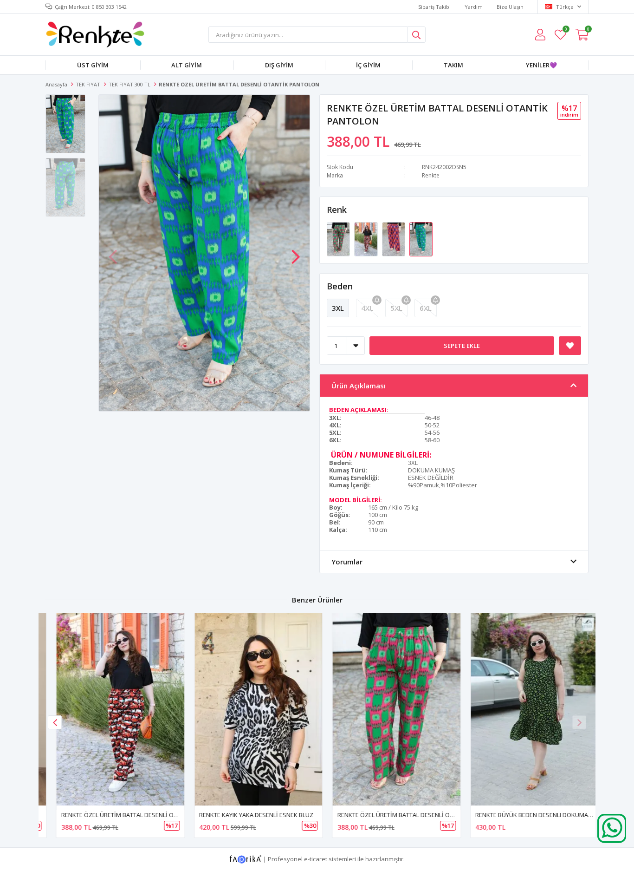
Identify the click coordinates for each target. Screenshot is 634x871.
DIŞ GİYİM (279, 65)
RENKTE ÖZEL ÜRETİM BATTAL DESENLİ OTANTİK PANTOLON (133, 815)
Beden (340, 286)
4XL (367, 308)
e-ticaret (315, 858)
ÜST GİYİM (93, 65)
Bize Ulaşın (510, 6)
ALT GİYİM (186, 65)
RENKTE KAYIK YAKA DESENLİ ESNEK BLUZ (246, 815)
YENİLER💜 (541, 65)
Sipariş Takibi (434, 6)
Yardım (474, 6)
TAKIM (453, 65)
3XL (338, 308)
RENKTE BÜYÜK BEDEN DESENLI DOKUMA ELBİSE (531, 815)
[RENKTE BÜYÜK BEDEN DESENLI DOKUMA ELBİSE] (524, 709)
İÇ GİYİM (368, 65)
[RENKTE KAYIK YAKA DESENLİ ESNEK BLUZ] (248, 709)
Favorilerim (565, 30)
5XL (396, 308)
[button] (295, 252)
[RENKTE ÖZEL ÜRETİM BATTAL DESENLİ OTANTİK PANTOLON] (339, 239)
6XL (426, 308)
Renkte (431, 175)
